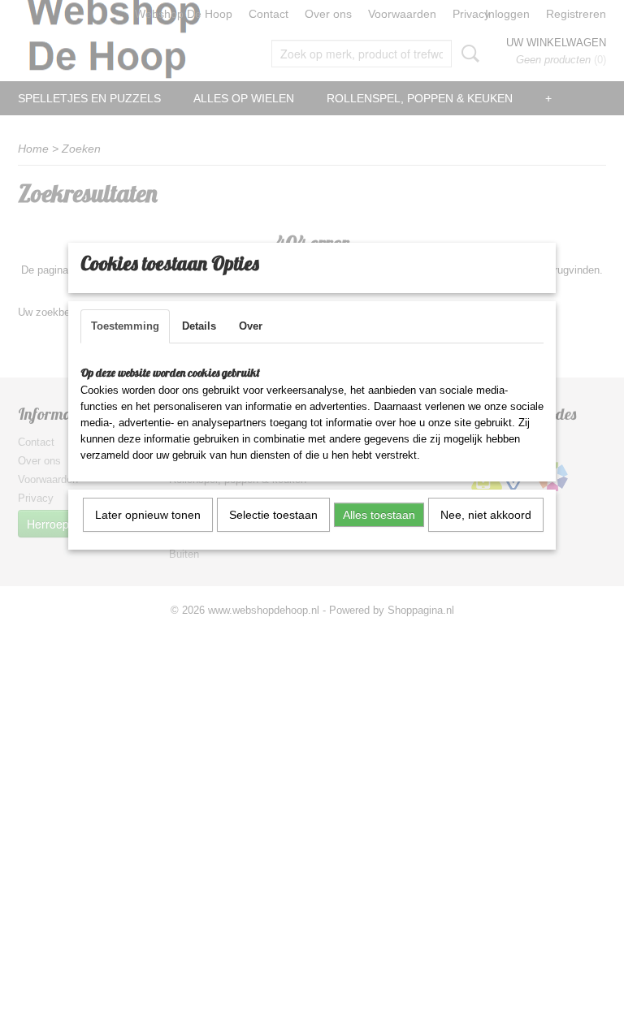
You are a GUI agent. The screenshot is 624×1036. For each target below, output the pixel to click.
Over (250, 326)
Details (199, 326)
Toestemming (125, 326)
